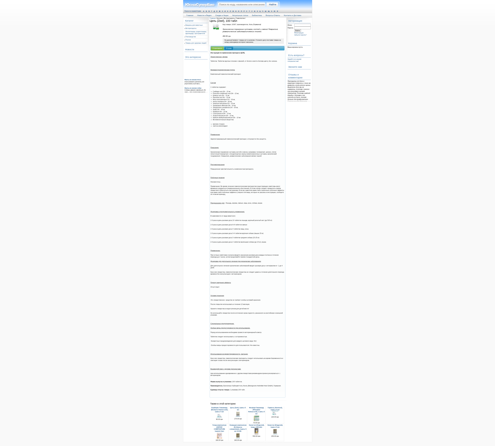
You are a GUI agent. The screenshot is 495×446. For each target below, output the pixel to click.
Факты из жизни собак (192, 86)
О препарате (217, 48)
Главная (213, 18)
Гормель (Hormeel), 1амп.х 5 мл (275, 409)
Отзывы (229, 48)
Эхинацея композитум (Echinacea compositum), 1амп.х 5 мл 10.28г (237, 428)
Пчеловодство (190, 37)
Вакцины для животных (194, 25)
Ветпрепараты (190, 28)
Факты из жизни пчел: (192, 77)
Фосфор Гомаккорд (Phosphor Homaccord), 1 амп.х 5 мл (256, 411)
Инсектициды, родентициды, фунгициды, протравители (196, 33)
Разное (188, 40)
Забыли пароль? (300, 35)
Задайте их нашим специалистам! (294, 60)
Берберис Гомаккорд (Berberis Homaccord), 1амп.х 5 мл (219, 410)
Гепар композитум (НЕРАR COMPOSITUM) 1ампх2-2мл (219, 428)
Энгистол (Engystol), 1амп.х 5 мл (275, 426)
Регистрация (299, 33)
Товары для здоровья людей (195, 43)
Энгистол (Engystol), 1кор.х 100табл (256, 426)
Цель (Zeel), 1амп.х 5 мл (238, 409)
